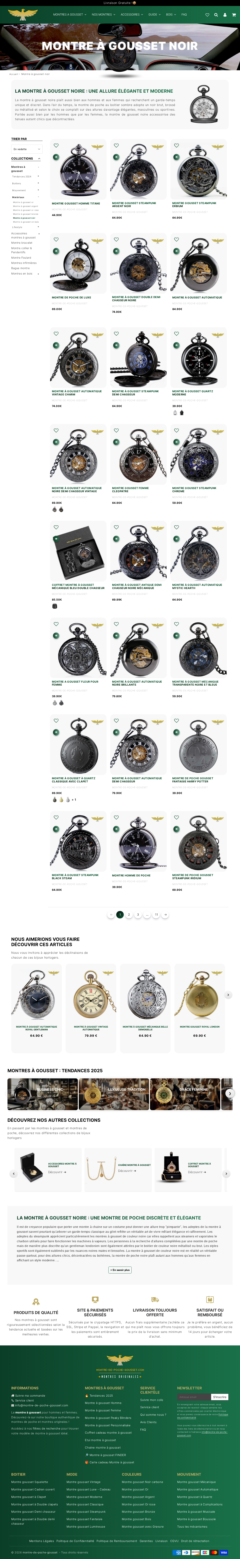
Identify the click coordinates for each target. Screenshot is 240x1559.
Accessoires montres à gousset (23, 235)
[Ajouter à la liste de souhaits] (56, 145)
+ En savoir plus (120, 1270)
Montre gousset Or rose (138, 1504)
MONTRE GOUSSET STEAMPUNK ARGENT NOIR (134, 205)
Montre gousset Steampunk (86, 1511)
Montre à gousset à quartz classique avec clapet (73, 780)
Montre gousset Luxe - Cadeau (89, 1489)
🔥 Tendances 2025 (99, 1395)
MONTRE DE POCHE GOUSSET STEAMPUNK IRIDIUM (192, 877)
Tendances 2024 (21, 176)
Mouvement (19, 190)
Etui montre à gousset (100, 1440)
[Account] (225, 15)
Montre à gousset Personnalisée (107, 1425)
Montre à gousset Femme (103, 1410)
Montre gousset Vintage (83, 1482)
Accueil (13, 74)
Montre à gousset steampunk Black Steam (75, 877)
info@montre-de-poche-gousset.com (41, 1405)
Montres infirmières (24, 262)
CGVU (174, 1541)
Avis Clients (148, 1422)
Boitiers (16, 183)
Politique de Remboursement (117, 1541)
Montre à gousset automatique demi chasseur (137, 780)
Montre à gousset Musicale (196, 1511)
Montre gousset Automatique (197, 1489)
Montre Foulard (21, 257)
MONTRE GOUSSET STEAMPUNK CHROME (194, 490)
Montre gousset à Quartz (194, 1497)
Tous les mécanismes (192, 1526)
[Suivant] (228, 995)
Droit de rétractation (195, 1541)
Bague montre (20, 268)
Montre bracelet (21, 242)
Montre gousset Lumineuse (86, 1526)
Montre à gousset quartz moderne (192, 393)
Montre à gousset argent (25, 206)
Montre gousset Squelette (29, 1482)
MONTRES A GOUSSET (68, 14)
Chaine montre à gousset (103, 1447)
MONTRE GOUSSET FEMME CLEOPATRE (130, 490)
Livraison (161, 1541)
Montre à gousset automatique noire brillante (137, 683)
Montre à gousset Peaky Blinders (108, 1418)
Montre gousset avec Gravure (143, 1526)
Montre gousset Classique (85, 1504)
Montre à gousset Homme (103, 1403)
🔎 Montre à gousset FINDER (105, 1455)
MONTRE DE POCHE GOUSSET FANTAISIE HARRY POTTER (192, 780)
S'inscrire (219, 1397)
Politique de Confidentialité (75, 1541)
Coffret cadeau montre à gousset (108, 1432)
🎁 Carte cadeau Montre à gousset (109, 1462)
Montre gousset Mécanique (196, 1482)
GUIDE (152, 14)
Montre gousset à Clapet (28, 1497)
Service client (24, 1400)
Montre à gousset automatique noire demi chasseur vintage (77, 490)
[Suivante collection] (226, 1174)
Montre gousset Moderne (84, 1497)
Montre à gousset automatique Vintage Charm (77, 393)
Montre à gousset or (23, 202)
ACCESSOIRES (130, 14)
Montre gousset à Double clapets (34, 1504)
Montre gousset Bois (136, 1519)
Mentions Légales (41, 1541)
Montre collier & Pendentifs (21, 250)
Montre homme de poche (131, 875)
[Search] (216, 15)
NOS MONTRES (102, 14)
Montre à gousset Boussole (196, 1519)
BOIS (169, 14)
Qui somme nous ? (153, 1414)
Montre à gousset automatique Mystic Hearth (197, 586)
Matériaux (18, 197)
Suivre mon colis (151, 1400)
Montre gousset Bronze (138, 1511)
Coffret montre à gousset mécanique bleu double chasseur (78, 586)
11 (156, 914)
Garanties (146, 1541)
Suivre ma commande (30, 1395)
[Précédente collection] (13, 1174)
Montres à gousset (18, 168)
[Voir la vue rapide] (56, 157)
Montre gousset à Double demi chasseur (33, 1521)
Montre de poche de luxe (71, 297)
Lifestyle (17, 227)
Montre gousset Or (135, 1489)
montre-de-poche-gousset (40, 1552)
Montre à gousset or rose (26, 210)
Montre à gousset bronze (25, 214)
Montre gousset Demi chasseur (33, 1511)
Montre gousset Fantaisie (84, 1519)
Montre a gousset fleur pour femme (75, 683)
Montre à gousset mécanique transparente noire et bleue (195, 683)
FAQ (184, 14)
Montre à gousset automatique (197, 297)
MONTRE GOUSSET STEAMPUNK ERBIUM (194, 205)
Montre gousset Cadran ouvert (33, 1489)
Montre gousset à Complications (200, 1504)
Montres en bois (21, 273)
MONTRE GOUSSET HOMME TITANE (76, 203)
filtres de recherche (46, 1428)
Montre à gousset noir (24, 218)
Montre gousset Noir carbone (142, 1482)
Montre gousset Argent (138, 1497)
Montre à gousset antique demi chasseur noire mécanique (137, 586)
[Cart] (234, 15)
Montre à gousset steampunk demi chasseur (135, 393)
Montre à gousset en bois (26, 222)
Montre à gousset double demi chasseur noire (136, 299)
